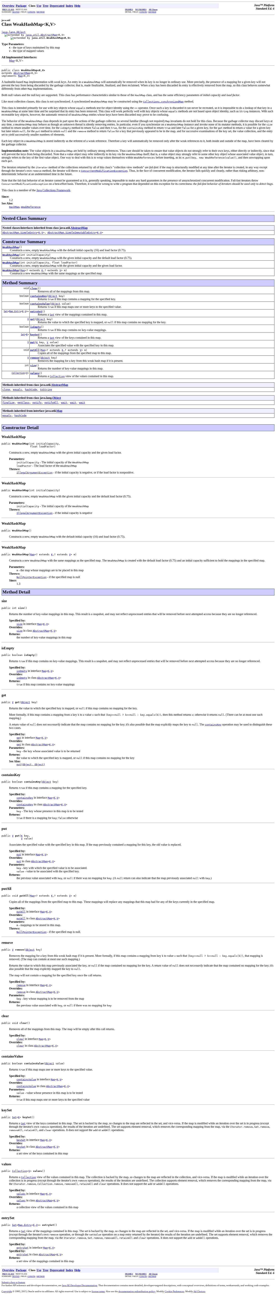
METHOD (40, 12)
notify (36, 402)
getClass (23, 402)
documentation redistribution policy (136, 1291)
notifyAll (51, 402)
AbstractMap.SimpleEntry (19, 232)
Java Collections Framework (53, 190)
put (32, 342)
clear (34, 288)
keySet (34, 334)
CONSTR (31, 12)
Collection (18, 373)
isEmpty (35, 327)
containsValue (40, 303)
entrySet (36, 311)
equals (17, 389)
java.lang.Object (14, 32)
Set (6, 311)
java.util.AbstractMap (41, 34)
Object (52, 296)
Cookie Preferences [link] (174, 1291)
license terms (98, 1291)
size (33, 365)
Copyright (7, 1291)
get (32, 319)
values (34, 373)
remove (34, 357)
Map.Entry (15, 311)
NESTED (15, 12)
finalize (8, 402)
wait (64, 402)
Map (11, 60)
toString (46, 389)
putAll (34, 350)
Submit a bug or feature (13, 1282)
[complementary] (174, 1291)
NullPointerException (32, 577)
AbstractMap (22, 73)
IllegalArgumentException (35, 472)
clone (6, 389)
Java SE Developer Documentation (79, 1285)
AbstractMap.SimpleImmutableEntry (72, 232)
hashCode (31, 389)
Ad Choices (199, 1291)
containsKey (38, 296)
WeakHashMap (10, 247)
